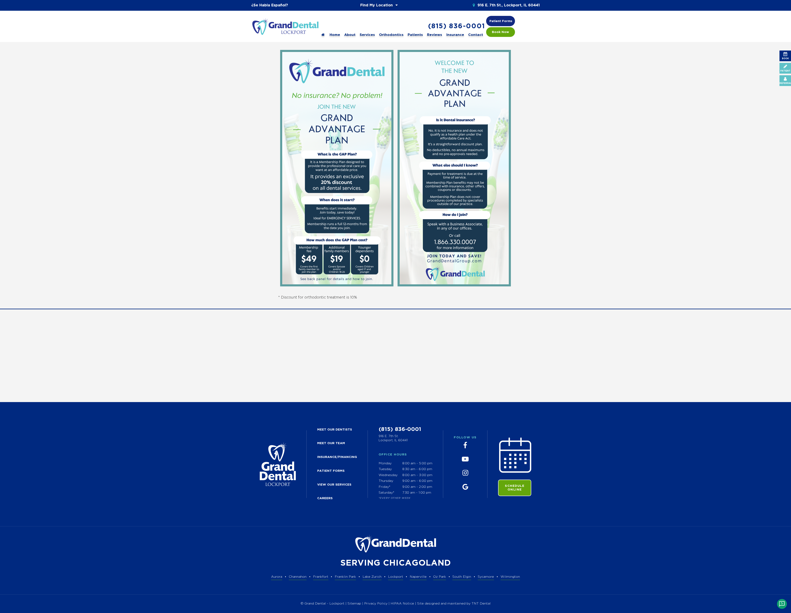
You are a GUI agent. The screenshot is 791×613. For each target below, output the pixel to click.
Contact (475, 34)
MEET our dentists (334, 429)
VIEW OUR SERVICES (334, 484)
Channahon (298, 576)
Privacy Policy (375, 603)
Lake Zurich (372, 576)
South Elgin (461, 576)
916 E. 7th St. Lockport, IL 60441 (393, 438)
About (350, 34)
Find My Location (377, 5)
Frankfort (320, 576)
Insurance (455, 34)
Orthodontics (391, 34)
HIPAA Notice (403, 603)
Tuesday (385, 469)
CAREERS (325, 498)
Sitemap (354, 603)
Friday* (384, 486)
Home (335, 34)
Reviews (434, 34)
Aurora (276, 576)
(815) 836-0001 (456, 26)
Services (367, 34)
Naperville (418, 576)
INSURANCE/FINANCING (337, 457)
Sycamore (486, 576)
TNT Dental (481, 603)
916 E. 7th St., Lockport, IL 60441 (508, 5)
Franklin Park (345, 576)
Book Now (500, 32)
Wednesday (388, 475)
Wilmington (510, 576)
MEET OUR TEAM (331, 443)
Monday (385, 463)
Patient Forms (500, 21)
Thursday (386, 480)
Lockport (395, 576)
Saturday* (386, 492)
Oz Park (439, 576)
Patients (415, 34)
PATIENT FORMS (331, 470)
